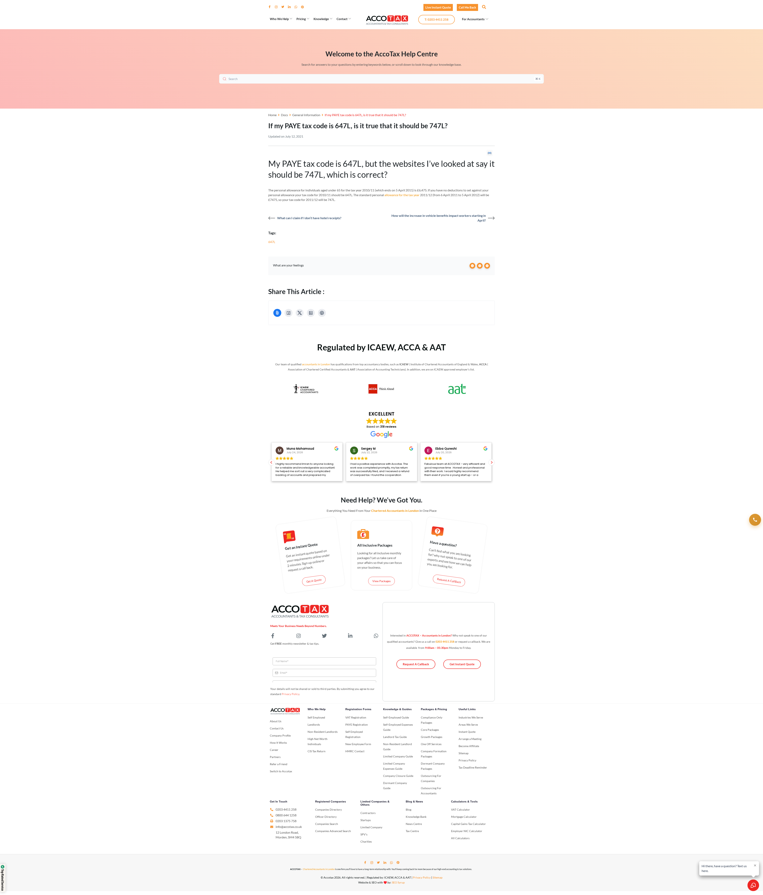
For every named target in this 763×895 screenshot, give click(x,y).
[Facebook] (271, 7)
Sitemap (438, 877)
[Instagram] (278, 7)
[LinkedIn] (291, 7)
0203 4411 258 (445, 641)
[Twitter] (284, 7)
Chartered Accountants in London (319, 869)
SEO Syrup (398, 882)
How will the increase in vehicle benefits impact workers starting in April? (438, 218)
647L (271, 242)
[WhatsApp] (297, 7)
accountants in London (316, 364)
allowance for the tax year (401, 195)
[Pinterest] (304, 7)
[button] (483, 7)
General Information (306, 115)
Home (272, 115)
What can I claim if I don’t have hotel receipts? (309, 218)
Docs (284, 115)
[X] (300, 313)
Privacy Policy (290, 694)
